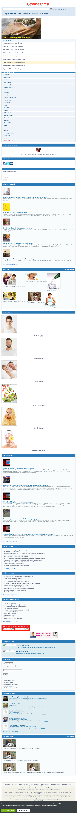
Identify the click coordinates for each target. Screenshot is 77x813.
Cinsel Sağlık (38, 381)
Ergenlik (6, 110)
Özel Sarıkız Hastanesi (10, 603)
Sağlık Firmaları (23, 784)
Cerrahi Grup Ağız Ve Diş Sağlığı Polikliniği (15, 606)
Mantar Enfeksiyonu (9, 123)
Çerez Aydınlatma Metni (53, 792)
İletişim (46, 5)
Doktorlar (35, 13)
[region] (38, 807)
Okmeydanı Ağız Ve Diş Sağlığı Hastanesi (15, 590)
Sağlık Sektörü (44, 13)
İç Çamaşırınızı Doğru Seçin (36, 302)
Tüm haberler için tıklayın (10, 541)
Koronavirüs (7, 74)
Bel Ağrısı (6, 92)
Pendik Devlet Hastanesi (10, 592)
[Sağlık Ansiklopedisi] (38, 149)
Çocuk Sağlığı (7, 85)
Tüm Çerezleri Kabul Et (8, 810)
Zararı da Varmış (51, 290)
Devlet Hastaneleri (9, 680)
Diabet (5, 105)
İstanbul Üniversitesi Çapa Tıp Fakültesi (14, 586)
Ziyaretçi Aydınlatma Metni (38, 792)
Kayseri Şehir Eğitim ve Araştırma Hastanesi (16, 617)
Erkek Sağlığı (38, 358)
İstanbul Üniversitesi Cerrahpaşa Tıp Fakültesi (16, 585)
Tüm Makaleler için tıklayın (10, 264)
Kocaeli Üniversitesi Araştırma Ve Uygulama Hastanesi (19, 588)
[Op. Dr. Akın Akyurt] (9, 650)
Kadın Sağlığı (38, 336)
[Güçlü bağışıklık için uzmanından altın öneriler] (6, 238)
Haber (47, 789)
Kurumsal (36, 5)
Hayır (6, 177)
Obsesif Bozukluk (8, 128)
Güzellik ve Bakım (38, 451)
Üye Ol (64, 9)
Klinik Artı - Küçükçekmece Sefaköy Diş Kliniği (16, 610)
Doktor (37, 786)
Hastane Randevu (67, 784)
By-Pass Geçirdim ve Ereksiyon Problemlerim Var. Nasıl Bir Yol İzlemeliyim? (24, 553)
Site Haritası (41, 5)
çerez (32, 804)
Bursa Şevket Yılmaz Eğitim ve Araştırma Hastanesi (18, 580)
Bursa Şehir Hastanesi (10, 613)
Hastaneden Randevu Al (11, 684)
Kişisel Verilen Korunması (22, 792)
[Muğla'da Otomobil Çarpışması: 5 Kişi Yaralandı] (6, 463)
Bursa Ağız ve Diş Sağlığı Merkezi (13, 578)
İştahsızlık (6, 120)
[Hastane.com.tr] (38, 4)
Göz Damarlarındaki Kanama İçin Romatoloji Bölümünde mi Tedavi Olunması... (25, 558)
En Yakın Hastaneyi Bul (11, 688)
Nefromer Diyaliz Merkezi (11, 611)
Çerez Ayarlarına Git (23, 810)
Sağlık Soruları (45, 784)
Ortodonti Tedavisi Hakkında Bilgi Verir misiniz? (16, 565)
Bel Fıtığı (6, 95)
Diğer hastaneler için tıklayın (10, 594)
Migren (5, 125)
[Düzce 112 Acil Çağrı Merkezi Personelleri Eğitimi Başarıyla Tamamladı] (6, 479)
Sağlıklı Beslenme (38, 405)
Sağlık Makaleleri (34, 784)
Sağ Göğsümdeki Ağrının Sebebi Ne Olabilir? (16, 556)
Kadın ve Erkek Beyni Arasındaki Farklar (14, 286)
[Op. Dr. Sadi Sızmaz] (9, 645)
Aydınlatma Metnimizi (41, 805)
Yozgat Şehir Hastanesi (10, 615)
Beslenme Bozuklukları (10, 97)
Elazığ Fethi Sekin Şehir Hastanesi (13, 618)
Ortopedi (6, 130)
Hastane (31, 786)
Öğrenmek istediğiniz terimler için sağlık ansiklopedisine (39, 154)
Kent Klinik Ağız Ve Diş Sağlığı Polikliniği (14, 605)
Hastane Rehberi (9, 686)
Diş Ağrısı (6, 107)
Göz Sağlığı (7, 77)
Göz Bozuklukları (8, 115)
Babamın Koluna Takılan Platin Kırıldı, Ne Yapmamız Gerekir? (20, 555)
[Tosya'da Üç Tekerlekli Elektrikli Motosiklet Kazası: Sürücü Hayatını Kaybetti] (6, 528)
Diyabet (6, 79)
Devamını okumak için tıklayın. (55, 799)
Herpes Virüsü (7, 118)
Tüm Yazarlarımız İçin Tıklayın (10, 731)
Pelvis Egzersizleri (9, 133)
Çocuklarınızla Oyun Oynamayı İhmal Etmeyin (15, 301)
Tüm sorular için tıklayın (9, 568)
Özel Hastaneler (9, 682)
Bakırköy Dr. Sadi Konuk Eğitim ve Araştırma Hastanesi (19, 576)
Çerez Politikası (8, 792)
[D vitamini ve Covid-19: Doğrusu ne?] (6, 207)
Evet (6, 175)
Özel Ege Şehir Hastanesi (11, 608)
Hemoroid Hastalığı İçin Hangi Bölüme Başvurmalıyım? (19, 550)
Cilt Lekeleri (7, 102)
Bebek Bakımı (7, 82)
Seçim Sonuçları (55, 789)
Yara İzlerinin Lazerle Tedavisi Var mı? (14, 563)
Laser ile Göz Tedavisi (9, 87)
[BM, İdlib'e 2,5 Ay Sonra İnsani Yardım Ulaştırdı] (6, 496)
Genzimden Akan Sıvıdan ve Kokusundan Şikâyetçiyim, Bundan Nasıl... (23, 560)
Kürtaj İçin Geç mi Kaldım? (11, 551)
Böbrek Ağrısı (7, 100)
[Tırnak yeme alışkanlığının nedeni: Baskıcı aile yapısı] (6, 253)
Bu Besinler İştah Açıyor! (50, 307)
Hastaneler (26, 13)
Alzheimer (6, 90)
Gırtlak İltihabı (7, 112)
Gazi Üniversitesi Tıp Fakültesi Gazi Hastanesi (16, 581)
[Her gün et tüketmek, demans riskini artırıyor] (6, 222)
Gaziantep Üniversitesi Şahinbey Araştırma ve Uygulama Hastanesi (22, 583)
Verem (5, 138)
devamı (44, 699)
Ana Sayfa (30, 5)
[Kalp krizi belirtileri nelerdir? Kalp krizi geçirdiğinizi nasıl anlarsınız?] (6, 191)
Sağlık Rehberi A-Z (12, 13)
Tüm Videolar (70, 736)
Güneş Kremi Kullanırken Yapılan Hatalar (36, 281)
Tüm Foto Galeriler (69, 269)
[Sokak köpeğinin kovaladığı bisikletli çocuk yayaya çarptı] (6, 513)
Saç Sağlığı (7, 135)
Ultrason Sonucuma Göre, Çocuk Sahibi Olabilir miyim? (19, 562)
